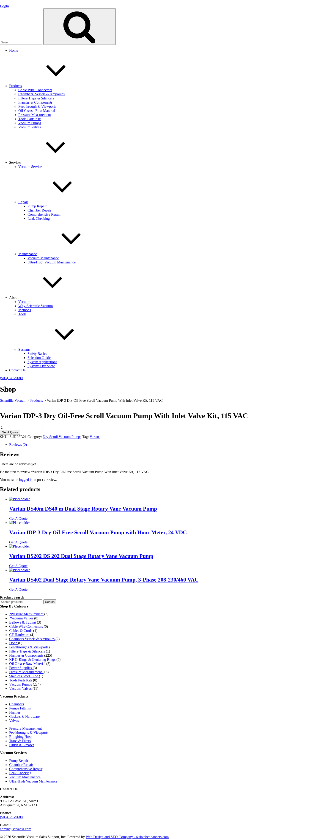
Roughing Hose (20, 737)
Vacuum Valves (29, 127)
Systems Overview (41, 366)
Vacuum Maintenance (43, 258)
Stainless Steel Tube (24, 676)
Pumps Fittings (20, 708)
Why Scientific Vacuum (35, 306)
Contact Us (17, 370)
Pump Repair (37, 206)
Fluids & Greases (21, 745)
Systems (24, 349)
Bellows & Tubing (23, 622)
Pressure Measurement (34, 115)
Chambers (16, 704)
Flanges (14, 712)
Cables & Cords (21, 631)
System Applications (42, 362)
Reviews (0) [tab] (18, 444)
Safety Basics (37, 354)
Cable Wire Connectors (35, 90)
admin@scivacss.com (15, 829)
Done (13, 643)
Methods (24, 310)
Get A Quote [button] (18, 518)
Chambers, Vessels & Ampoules (41, 94)
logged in (26, 480)
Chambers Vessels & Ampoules (32, 639)
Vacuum (24, 302)
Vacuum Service (30, 167)
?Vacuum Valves (21, 618)
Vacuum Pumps (29, 123)
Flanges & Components (35, 102)
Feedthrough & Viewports (37, 106)
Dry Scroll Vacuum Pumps (62, 437)
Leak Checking (38, 218)
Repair (23, 202)
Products (15, 86)
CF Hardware (19, 635)
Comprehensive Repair (44, 214)
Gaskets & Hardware (24, 716)
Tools (22, 314)
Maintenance (27, 254)
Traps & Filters (20, 741)
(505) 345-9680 (11, 378)
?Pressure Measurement (26, 614)
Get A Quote (10, 432)
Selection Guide (39, 358)
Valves (14, 721)
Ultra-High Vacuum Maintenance (51, 262)
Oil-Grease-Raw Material (36, 111)
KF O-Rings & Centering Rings (32, 659)
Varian (95, 437)
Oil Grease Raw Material (27, 664)
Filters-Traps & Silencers (36, 98)
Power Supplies (21, 668)
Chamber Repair (39, 210)
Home (13, 50)
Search (50, 602)
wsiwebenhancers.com (152, 837)
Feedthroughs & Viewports (29, 647)
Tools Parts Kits (29, 119)
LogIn (4, 6)
